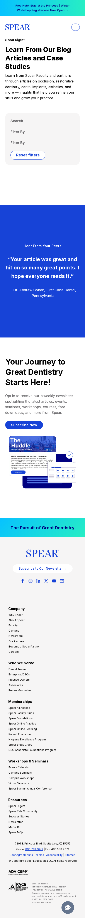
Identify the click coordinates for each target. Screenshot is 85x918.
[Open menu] (75, 27)
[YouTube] (54, 581)
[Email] (62, 581)
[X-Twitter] (46, 581)
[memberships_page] (42, 528)
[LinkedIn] (38, 581)
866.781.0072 (34, 849)
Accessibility (54, 854)
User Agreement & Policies (27, 854)
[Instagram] (30, 581)
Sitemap (70, 854)
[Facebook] (22, 581)
